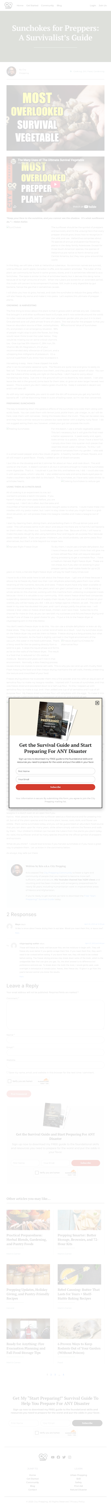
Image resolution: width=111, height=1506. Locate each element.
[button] (97, 703)
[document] (55, 753)
